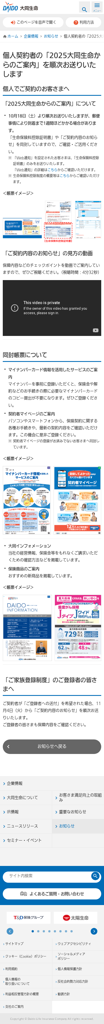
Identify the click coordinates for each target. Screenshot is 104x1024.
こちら (52, 170)
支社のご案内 (14, 1007)
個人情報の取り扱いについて (17, 982)
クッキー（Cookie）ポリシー (25, 956)
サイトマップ (14, 944)
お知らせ (51, 36)
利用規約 (11, 969)
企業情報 (31, 36)
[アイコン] (94, 932)
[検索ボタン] (95, 876)
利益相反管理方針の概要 (22, 994)
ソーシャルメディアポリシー (71, 956)
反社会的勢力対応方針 (73, 982)
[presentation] (10, 932)
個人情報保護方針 (70, 969)
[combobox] (49, 876)
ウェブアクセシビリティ (74, 944)
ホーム (12, 36)
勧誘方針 (64, 994)
